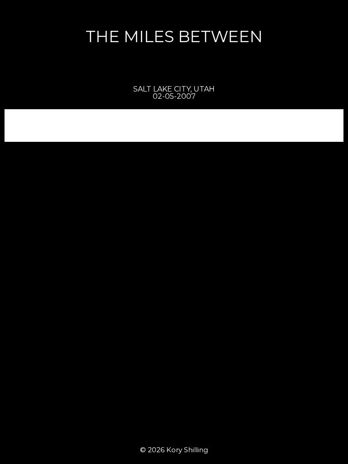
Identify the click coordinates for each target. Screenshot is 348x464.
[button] (332, 12)
